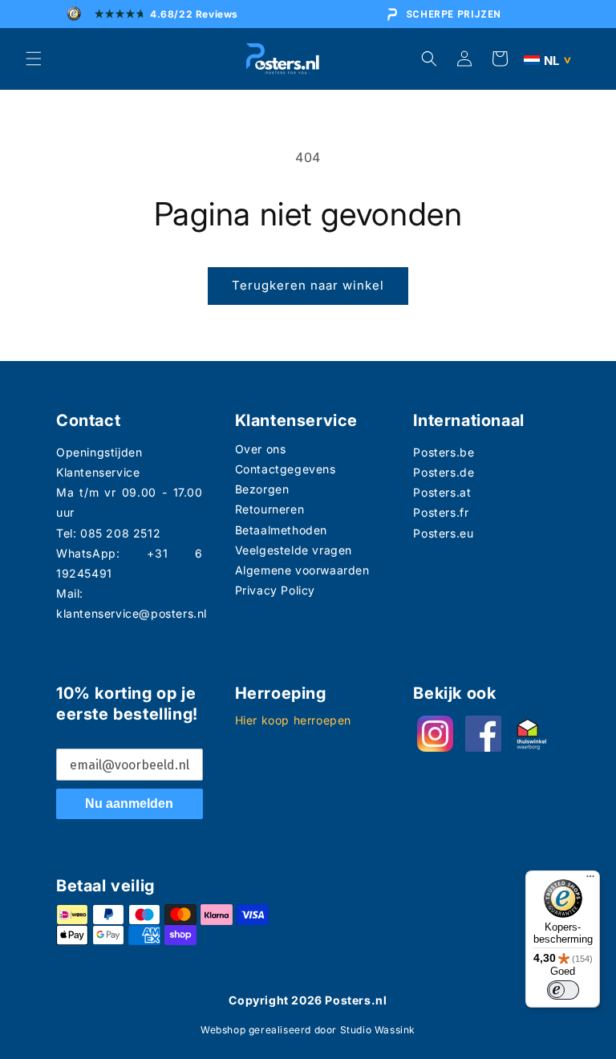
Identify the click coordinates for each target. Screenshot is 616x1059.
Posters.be (443, 452)
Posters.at (442, 492)
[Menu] (590, 880)
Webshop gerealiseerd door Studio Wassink (308, 1030)
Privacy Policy (275, 590)
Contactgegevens (285, 469)
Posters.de (443, 472)
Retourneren (270, 509)
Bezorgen (262, 489)
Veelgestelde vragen (293, 550)
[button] (33, 58)
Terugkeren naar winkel (308, 285)
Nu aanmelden (129, 803)
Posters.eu (443, 533)
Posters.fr (440, 512)
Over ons (260, 449)
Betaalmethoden (281, 530)
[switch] (563, 990)
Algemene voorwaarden (302, 570)
